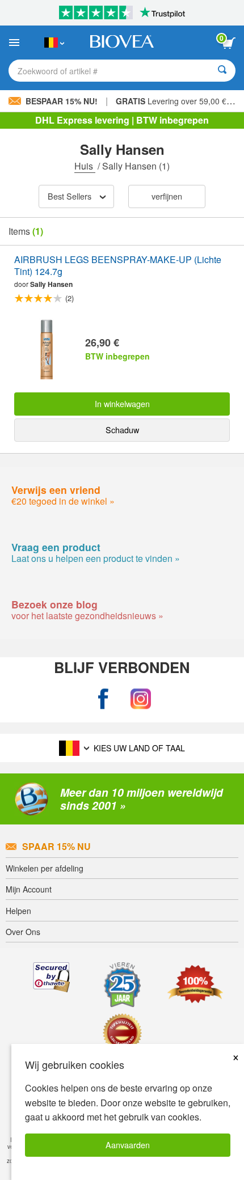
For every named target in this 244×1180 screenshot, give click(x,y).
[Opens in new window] (103, 699)
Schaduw (122, 429)
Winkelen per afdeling (44, 868)
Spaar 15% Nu (56, 846)
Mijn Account (29, 889)
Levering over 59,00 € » (174, 101)
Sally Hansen (51, 284)
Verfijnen (167, 196)
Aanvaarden (128, 1145)
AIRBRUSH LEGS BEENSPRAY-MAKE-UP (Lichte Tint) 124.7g (117, 266)
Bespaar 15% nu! (61, 101)
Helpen (18, 910)
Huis (84, 165)
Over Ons (23, 931)
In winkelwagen (122, 403)
